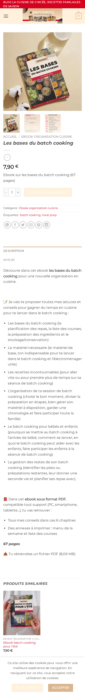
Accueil (10, 136)
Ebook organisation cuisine (46, 136)
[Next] (75, 71)
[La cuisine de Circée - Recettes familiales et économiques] (42, 16)
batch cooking (30, 215)
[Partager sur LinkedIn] (46, 224)
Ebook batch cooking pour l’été (19, 644)
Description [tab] (13, 250)
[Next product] (7, 157)
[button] (5, 16)
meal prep (49, 215)
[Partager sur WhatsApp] (7, 224)
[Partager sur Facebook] (15, 224)
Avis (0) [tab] (9, 259)
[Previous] (10, 71)
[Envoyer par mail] (30, 224)
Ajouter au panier (48, 192)
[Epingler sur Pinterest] (38, 224)
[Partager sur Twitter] (23, 224)
